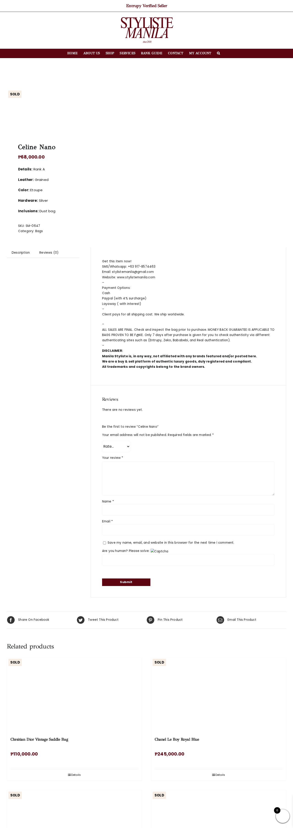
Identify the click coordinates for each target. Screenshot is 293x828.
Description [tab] (21, 252)
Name (108, 501)
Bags (39, 231)
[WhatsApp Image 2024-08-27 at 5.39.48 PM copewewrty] (74, 110)
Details (76, 775)
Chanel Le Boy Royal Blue (177, 739)
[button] (218, 53)
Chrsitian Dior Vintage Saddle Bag (39, 739)
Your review (112, 458)
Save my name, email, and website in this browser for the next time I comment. (171, 542)
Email (107, 521)
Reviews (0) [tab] (48, 252)
